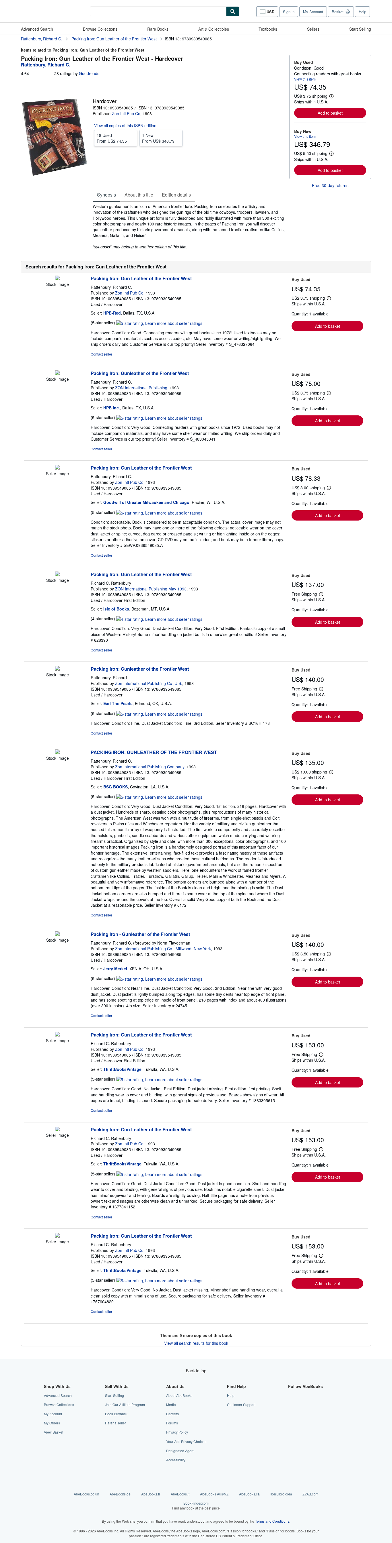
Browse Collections (100, 29)
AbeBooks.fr (150, 1493)
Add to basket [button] (330, 113)
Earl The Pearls (118, 703)
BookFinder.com (196, 1505)
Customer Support (241, 1404)
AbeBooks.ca (249, 1493)
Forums (172, 1422)
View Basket (53, 1432)
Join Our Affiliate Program (125, 1404)
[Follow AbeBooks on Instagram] (291, 1414)
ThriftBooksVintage (122, 1069)
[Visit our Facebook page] (291, 1395)
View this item (305, 78)
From (112, 138)
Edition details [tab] (176, 194)
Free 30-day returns (330, 185)
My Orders (52, 1422)
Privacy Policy (177, 1432)
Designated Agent (180, 1450)
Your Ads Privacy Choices (186, 1441)
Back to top (196, 1370)
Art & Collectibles (213, 29)
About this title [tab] (139, 194)
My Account (313, 11)
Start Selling (360, 29)
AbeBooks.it (180, 1493)
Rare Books (157, 29)
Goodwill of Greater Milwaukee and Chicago (146, 502)
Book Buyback (116, 1413)
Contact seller (101, 354)
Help (362, 11)
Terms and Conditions (272, 1521)
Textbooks (268, 29)
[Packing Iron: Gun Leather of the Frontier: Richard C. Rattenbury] (57, 574)
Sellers (313, 29)
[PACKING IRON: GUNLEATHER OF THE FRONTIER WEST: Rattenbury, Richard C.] (57, 752)
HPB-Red (112, 313)
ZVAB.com (310, 1493)
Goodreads (89, 73)
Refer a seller (115, 1422)
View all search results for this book (196, 1343)
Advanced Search (37, 29)
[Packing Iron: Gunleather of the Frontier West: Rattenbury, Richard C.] (57, 373)
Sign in (288, 11)
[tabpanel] (189, 226)
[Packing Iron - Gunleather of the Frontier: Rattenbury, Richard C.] (57, 934)
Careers (172, 1413)
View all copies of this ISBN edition (125, 125)
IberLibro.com (281, 1493)
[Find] (232, 11)
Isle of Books (116, 609)
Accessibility (175, 1459)
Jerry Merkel (115, 968)
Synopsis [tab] (106, 194)
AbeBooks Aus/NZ (214, 1493)
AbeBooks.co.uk (86, 1493)
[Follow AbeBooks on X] (291, 1404)
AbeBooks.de (120, 1493)
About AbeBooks (179, 1395)
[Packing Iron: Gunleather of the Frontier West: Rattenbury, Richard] (57, 669)
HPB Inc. (111, 408)
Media (171, 1404)
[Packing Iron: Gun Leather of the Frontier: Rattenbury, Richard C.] (57, 278)
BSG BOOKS (115, 787)
